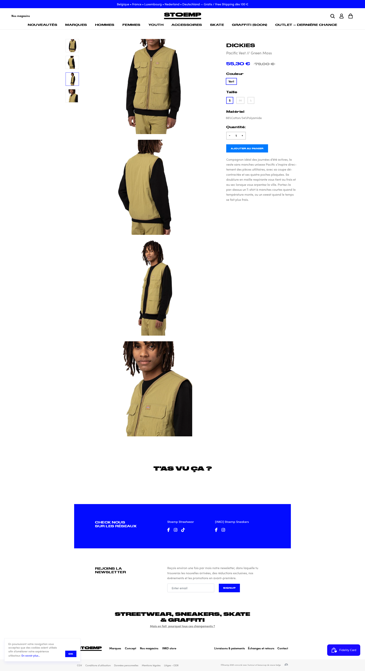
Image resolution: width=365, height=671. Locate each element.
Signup (229, 588)
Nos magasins (20, 16)
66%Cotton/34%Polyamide (244, 118)
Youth (156, 24)
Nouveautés (42, 24)
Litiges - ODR (171, 665)
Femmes (131, 24)
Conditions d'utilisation (98, 665)
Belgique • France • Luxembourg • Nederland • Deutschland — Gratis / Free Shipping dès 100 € (182, 4)
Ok (70, 654)
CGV (79, 665)
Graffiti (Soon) (249, 24)
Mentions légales (151, 665)
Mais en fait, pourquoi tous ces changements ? (182, 626)
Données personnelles (126, 665)
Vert (231, 81)
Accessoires (186, 24)
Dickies (240, 45)
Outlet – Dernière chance (306, 24)
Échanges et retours (261, 648)
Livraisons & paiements (229, 648)
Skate (217, 24)
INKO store (169, 648)
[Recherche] (332, 16)
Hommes (104, 24)
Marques (76, 24)
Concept (130, 648)
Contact (282, 648)
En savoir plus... (30, 655)
